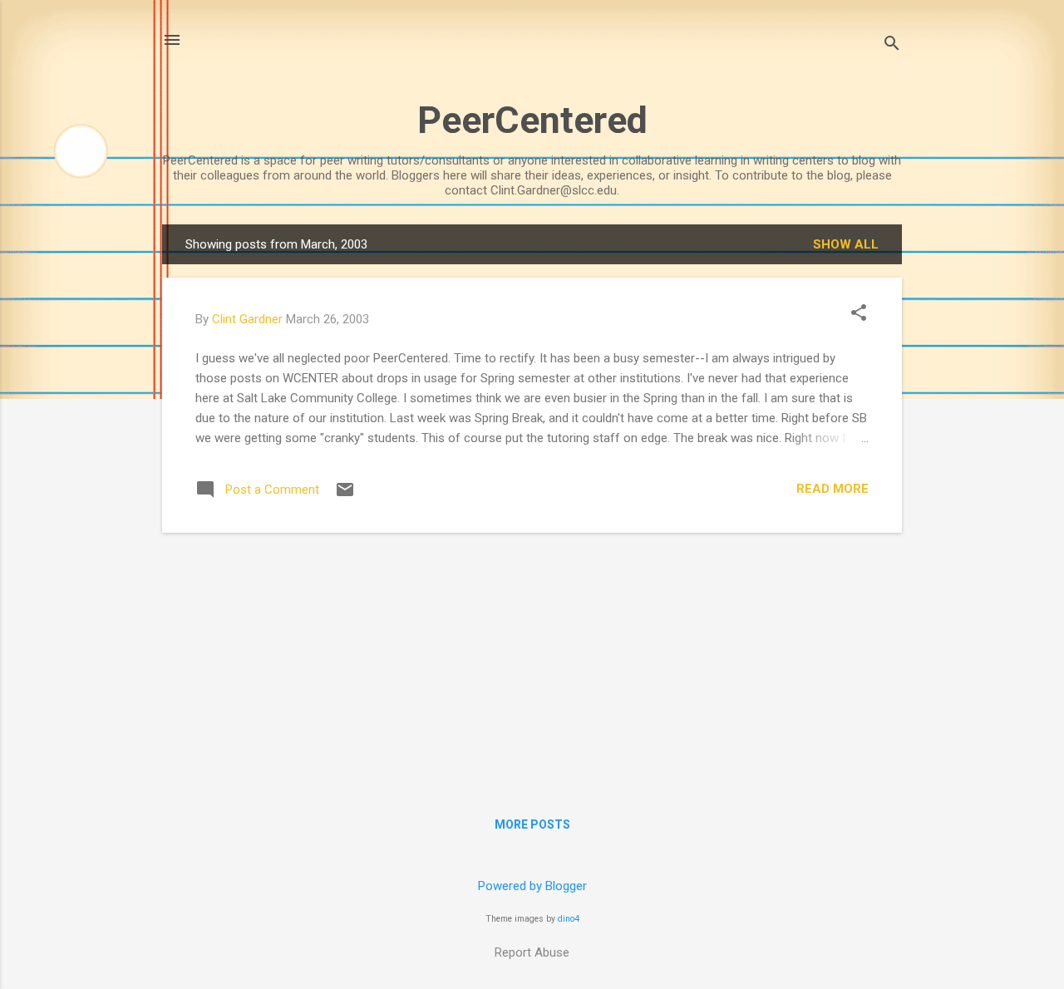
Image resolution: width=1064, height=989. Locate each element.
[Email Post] (345, 495)
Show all (846, 244)
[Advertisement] (532, 662)
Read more (832, 488)
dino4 (568, 918)
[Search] (892, 45)
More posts (532, 824)
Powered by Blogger (532, 885)
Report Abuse (532, 952)
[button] (859, 314)
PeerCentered (532, 120)
